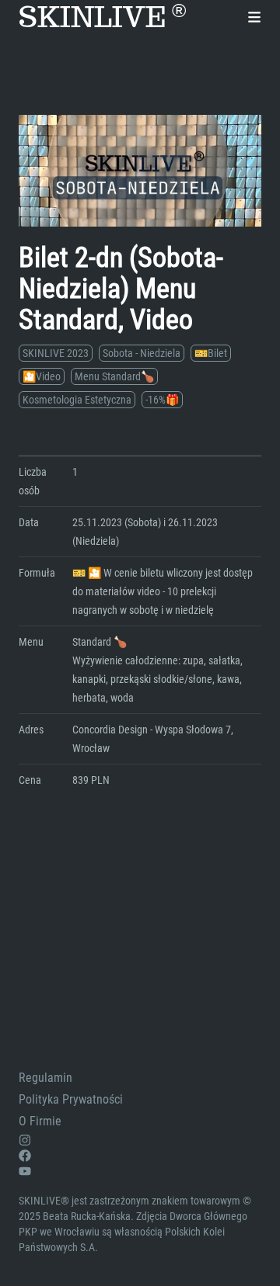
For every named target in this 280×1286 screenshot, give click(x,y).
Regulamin (45, 1077)
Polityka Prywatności (71, 1099)
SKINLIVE (102, 17)
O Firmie (40, 1121)
